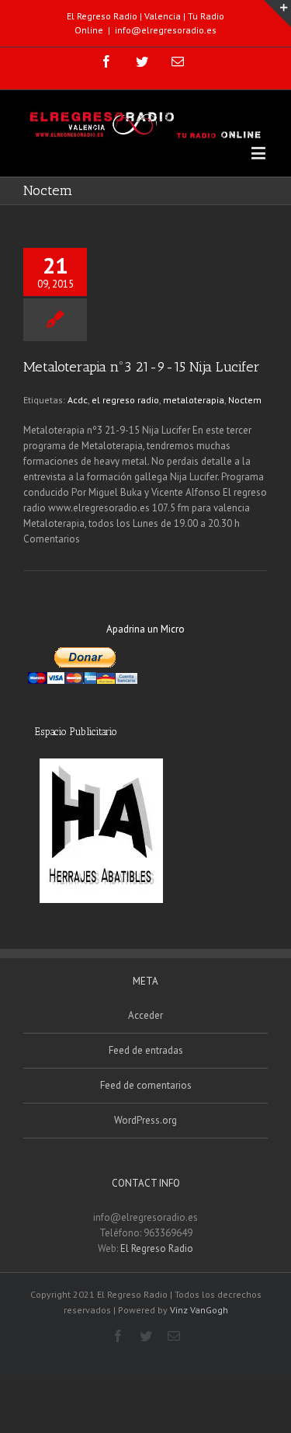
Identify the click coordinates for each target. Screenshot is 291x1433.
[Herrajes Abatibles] (100, 830)
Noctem (245, 400)
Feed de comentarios (146, 1085)
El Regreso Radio (156, 1248)
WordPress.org (145, 1120)
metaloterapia (193, 400)
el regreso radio (125, 400)
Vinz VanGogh (199, 1310)
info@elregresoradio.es (166, 30)
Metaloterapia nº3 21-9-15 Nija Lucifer (141, 366)
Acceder (145, 1015)
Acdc (78, 400)
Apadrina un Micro (145, 629)
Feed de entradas (146, 1050)
